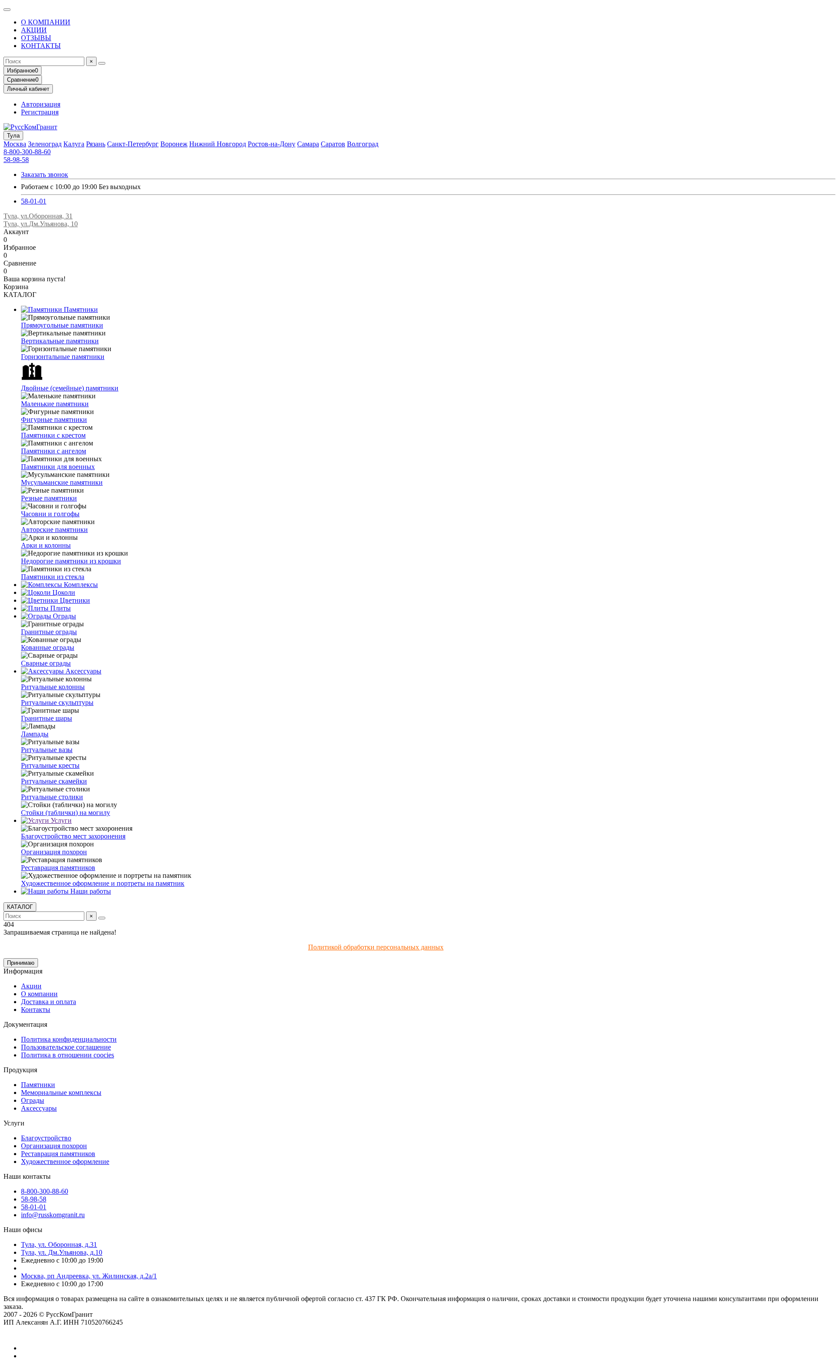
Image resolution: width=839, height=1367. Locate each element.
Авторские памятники (54, 529)
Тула (13, 135)
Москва (14, 144)
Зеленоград (45, 144)
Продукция (20, 1070)
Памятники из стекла (52, 576)
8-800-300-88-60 (27, 151)
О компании (39, 994)
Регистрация (40, 112)
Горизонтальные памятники (62, 356)
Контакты (35, 1009)
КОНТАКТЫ (41, 45)
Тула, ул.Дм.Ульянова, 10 (40, 224)
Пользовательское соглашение (66, 1047)
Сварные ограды (46, 663)
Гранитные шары (46, 718)
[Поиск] (101, 63)
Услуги (60, 820)
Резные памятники (49, 498)
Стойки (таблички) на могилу (65, 812)
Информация (22, 971)
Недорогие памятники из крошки (71, 561)
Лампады (35, 734)
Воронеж (173, 144)
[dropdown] (6, 9)
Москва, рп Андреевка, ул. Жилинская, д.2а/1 (89, 1276)
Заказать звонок (44, 174)
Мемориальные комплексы (61, 1092)
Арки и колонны (46, 545)
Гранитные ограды (49, 631)
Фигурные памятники (54, 419)
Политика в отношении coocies (67, 1055)
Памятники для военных (58, 466)
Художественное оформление (65, 1161)
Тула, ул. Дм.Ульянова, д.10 (61, 1252)
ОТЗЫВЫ (36, 37)
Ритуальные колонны (53, 686)
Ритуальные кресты (50, 765)
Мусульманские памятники (62, 482)
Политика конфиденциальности (69, 1039)
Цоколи (63, 592)
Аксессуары (82, 671)
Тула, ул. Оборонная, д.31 (59, 1244)
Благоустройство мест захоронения (73, 836)
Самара (308, 144)
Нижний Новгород (217, 144)
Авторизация (40, 104)
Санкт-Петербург (133, 144)
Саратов (333, 144)
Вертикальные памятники (60, 341)
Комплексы (80, 584)
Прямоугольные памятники (62, 325)
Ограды (63, 616)
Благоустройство (46, 1138)
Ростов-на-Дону (271, 144)
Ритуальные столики (52, 797)
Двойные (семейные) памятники (69, 388)
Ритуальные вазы (47, 749)
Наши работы (90, 891)
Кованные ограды (47, 647)
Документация (25, 1024)
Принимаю (21, 963)
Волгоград (362, 144)
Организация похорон (54, 852)
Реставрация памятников (58, 867)
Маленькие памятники (55, 403)
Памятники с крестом (53, 435)
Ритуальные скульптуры (57, 702)
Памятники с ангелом (53, 451)
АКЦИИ (34, 30)
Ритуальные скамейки (54, 781)
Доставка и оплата (48, 1001)
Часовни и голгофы (50, 514)
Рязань (95, 144)
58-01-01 (33, 201)
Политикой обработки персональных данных (376, 947)
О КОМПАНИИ (45, 22)
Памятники (80, 309)
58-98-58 (16, 159)
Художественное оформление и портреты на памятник (102, 883)
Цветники (74, 600)
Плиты (60, 608)
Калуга (73, 144)
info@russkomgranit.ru (53, 1215)
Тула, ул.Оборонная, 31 (38, 216)
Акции (31, 986)
